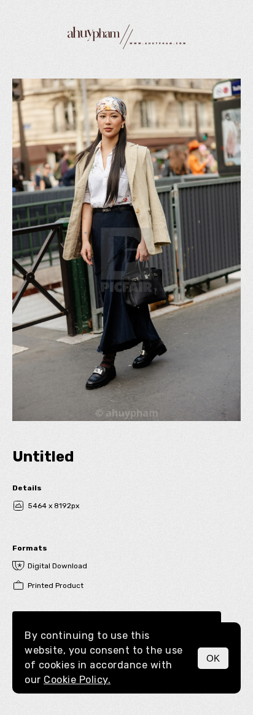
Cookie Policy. (77, 680)
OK (213, 658)
